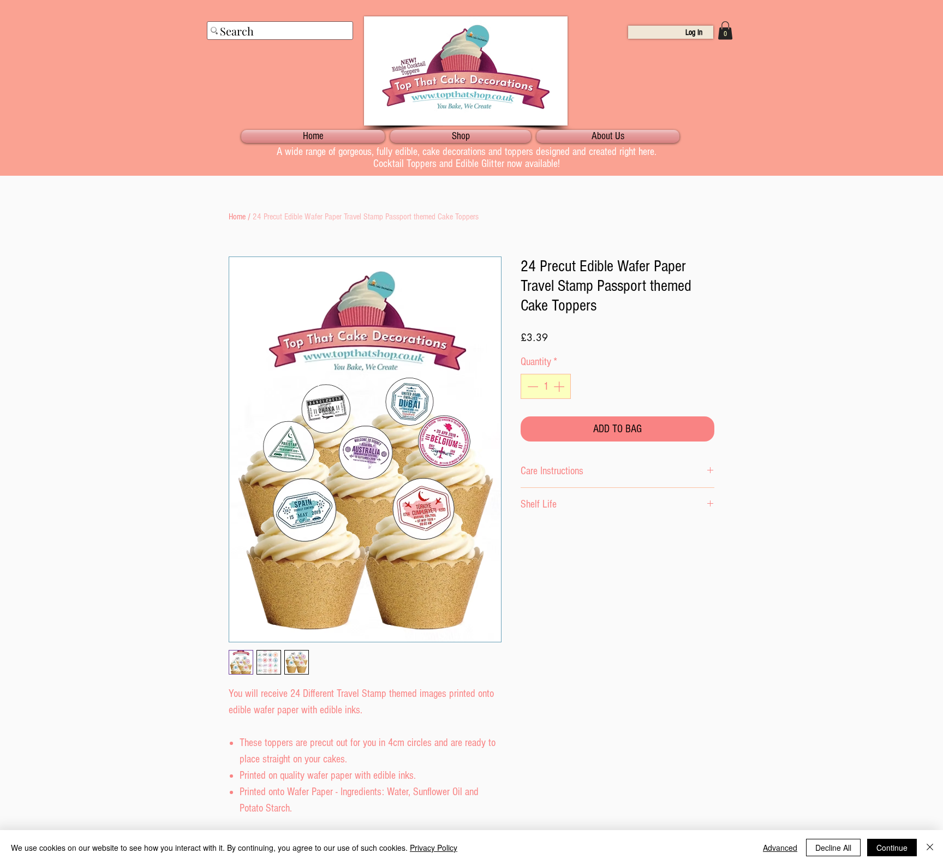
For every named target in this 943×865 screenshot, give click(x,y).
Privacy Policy (433, 847)
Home (237, 217)
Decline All (833, 847)
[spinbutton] (546, 386)
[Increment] (560, 386)
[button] (725, 30)
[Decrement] (531, 386)
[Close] (929, 847)
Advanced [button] (780, 847)
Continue (892, 847)
